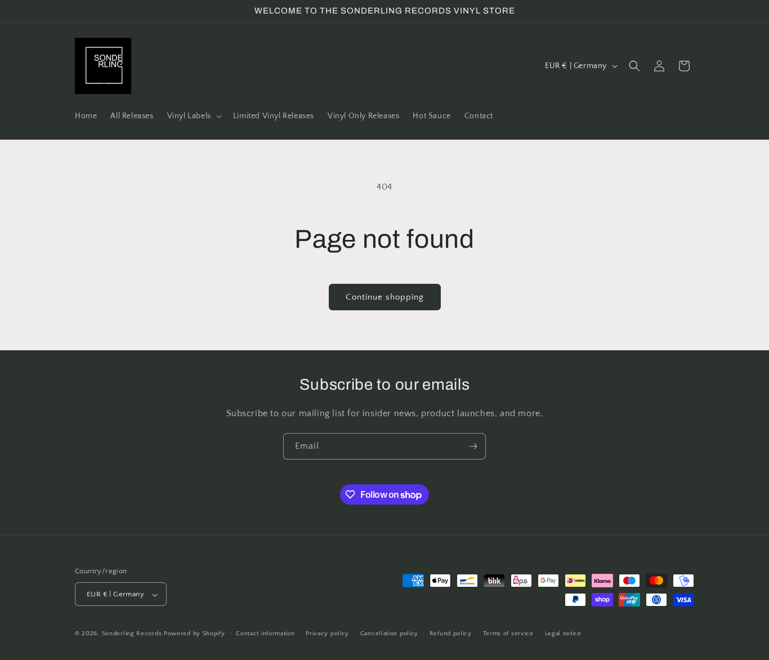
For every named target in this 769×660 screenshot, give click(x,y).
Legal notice (563, 633)
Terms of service (508, 633)
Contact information (265, 633)
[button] (193, 116)
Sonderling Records (132, 634)
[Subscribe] (472, 446)
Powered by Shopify (194, 634)
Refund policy (451, 633)
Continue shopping (385, 297)
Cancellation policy (389, 633)
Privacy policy (327, 633)
